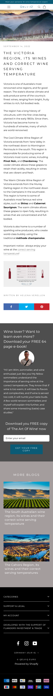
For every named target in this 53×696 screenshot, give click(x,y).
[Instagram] (26, 643)
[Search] (39, 7)
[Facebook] (18, 643)
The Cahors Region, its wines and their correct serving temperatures (23, 568)
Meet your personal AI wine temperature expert (26, 2)
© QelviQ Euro (26, 659)
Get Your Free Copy (26, 449)
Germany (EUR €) (25, 653)
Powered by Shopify (26, 663)
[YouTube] (35, 643)
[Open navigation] (8, 7)
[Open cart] (44, 6)
